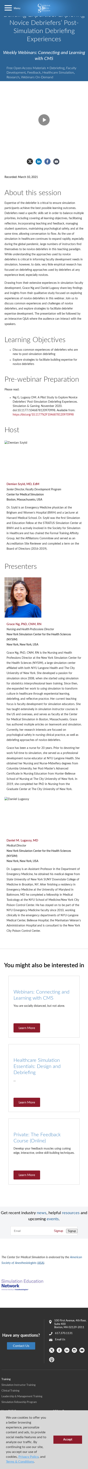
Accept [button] (67, 1439)
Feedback (34, 72)
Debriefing (57, 68)
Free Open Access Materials (26, 68)
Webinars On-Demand (37, 77)
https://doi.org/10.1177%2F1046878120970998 (43, 414)
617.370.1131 (64, 1333)
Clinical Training (10, 1390)
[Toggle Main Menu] (8, 8)
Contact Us (21, 1345)
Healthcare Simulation (58, 72)
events (53, 1219)
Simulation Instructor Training (18, 1385)
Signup (58, 1230)
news (41, 1213)
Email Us (60, 1339)
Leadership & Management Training (21, 1396)
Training (6, 1379)
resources (71, 1213)
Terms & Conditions (20, 1461)
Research (13, 77)
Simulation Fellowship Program (19, 1402)
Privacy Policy (28, 1456)
